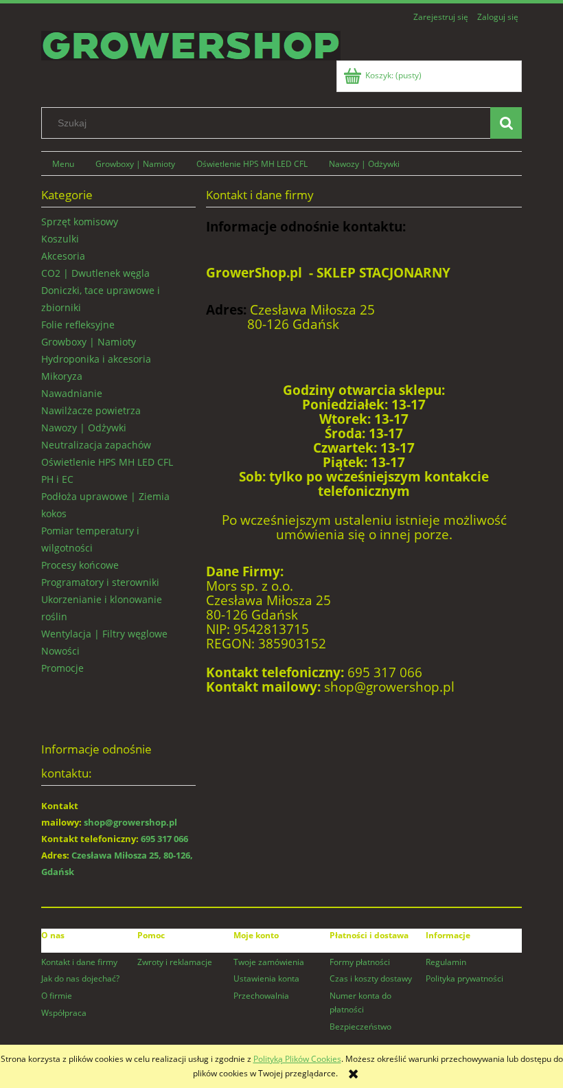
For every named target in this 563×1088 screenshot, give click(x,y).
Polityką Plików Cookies (297, 1059)
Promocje (62, 668)
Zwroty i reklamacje (174, 962)
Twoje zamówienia (268, 962)
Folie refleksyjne (78, 324)
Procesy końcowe (80, 564)
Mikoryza (61, 376)
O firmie (56, 995)
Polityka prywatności (464, 978)
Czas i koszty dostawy (371, 978)
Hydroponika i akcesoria (96, 358)
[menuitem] (62, 163)
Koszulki (60, 238)
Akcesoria (63, 255)
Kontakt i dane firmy (79, 962)
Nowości (60, 650)
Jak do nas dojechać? (80, 978)
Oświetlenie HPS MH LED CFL (107, 461)
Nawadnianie (71, 393)
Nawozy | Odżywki (83, 427)
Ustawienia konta (266, 978)
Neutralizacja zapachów (96, 444)
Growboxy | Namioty (88, 341)
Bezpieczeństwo (360, 1026)
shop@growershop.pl (130, 822)
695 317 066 (164, 838)
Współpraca (64, 1013)
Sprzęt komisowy (79, 221)
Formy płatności (360, 962)
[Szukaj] (506, 123)
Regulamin (446, 962)
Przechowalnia (261, 995)
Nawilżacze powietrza (91, 410)
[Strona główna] (191, 43)
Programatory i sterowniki (100, 582)
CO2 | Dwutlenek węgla (95, 273)
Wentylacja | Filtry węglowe (104, 633)
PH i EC (57, 479)
